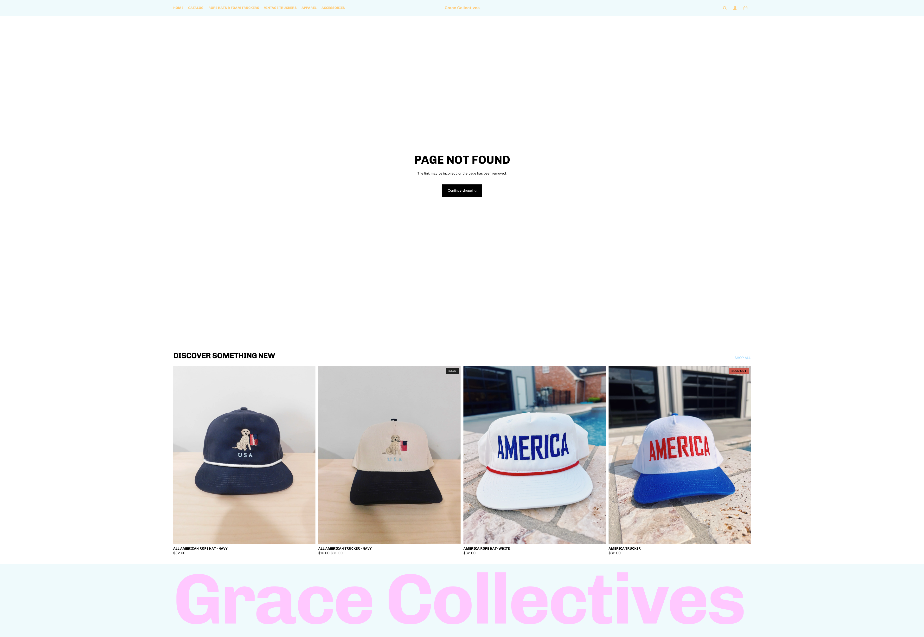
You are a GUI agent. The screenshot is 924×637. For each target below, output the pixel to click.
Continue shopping (462, 190)
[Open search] (724, 8)
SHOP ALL (743, 358)
